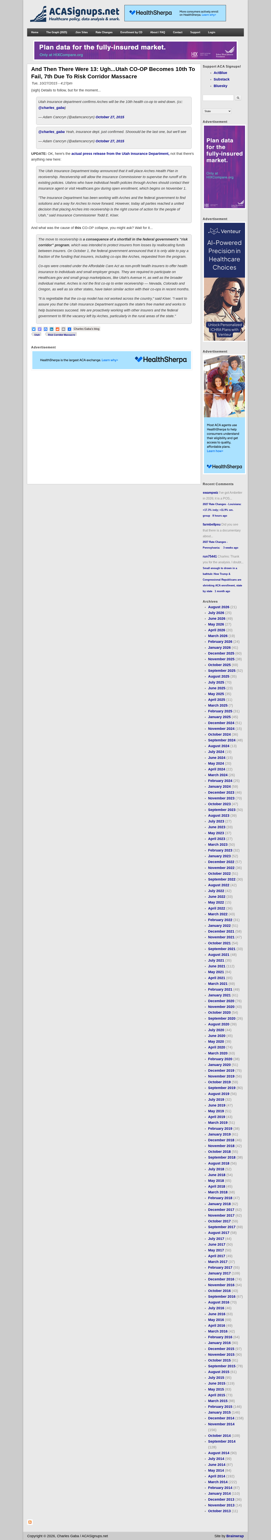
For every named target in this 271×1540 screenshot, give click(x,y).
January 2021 (219, 995)
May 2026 (216, 624)
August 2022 (218, 885)
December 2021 (221, 931)
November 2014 (221, 1424)
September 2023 (221, 810)
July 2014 (216, 1459)
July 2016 (216, 1308)
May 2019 (216, 1111)
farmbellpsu (212, 524)
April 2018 (216, 1186)
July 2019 (216, 1100)
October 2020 (219, 1012)
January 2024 (219, 786)
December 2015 (221, 1349)
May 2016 (216, 1320)
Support (195, 32)
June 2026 (216, 619)
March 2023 (218, 845)
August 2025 (218, 676)
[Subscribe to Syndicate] (30, 1524)
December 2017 (221, 1210)
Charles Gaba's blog (86, 328)
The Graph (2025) (56, 32)
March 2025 (218, 705)
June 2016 (216, 1314)
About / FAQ (157, 32)
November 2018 (221, 1146)
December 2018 (221, 1140)
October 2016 (219, 1291)
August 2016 (218, 1302)
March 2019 (218, 1123)
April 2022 (216, 908)
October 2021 (219, 943)
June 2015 (216, 1383)
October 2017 (219, 1221)
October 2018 (219, 1152)
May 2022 (216, 902)
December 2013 (221, 1499)
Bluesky (220, 86)
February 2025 (220, 711)
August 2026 (218, 607)
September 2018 (221, 1157)
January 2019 (219, 1134)
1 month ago (222, 591)
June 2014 (216, 1465)
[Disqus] (114, 427)
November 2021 (221, 937)
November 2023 (221, 798)
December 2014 (221, 1418)
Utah (37, 335)
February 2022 (220, 920)
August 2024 (218, 746)
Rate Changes (104, 32)
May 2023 (216, 833)
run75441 (210, 556)
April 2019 (216, 1117)
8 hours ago (219, 515)
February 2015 (220, 1407)
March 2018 (218, 1192)
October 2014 (219, 1436)
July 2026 (216, 613)
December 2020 (221, 1001)
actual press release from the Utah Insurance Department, (120, 154)
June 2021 (216, 966)
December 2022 (221, 862)
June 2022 (216, 897)
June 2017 (216, 1244)
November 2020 (221, 1007)
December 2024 (221, 723)
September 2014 (221, 1441)
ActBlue (220, 73)
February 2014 (220, 1488)
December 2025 (221, 653)
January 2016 (219, 1343)
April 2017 (216, 1256)
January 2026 (219, 648)
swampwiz (210, 492)
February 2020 (220, 1059)
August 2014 (218, 1453)
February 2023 (220, 850)
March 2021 (218, 984)
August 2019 (218, 1094)
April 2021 (216, 978)
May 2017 (216, 1250)
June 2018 (216, 1175)
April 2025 (216, 700)
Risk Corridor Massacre (61, 335)
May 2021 (216, 972)
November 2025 (221, 659)
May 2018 (216, 1181)
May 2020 (216, 1041)
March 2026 (218, 636)
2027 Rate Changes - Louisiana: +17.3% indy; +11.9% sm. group (222, 510)
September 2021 (221, 949)
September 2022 (221, 879)
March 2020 (218, 1053)
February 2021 (220, 989)
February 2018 (220, 1198)
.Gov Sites (81, 32)
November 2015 (221, 1355)
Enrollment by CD (131, 32)
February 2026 (220, 642)
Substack (222, 79)
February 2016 (220, 1337)
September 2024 (221, 740)
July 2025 (216, 682)
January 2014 (219, 1493)
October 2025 (219, 665)
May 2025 (216, 694)
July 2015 (216, 1378)
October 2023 (219, 804)
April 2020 (216, 1047)
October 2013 (219, 1511)
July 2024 (216, 752)
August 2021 (218, 955)
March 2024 (218, 775)
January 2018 (219, 1204)
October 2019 (219, 1082)
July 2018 (216, 1169)
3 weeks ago (230, 547)
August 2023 (218, 816)
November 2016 (221, 1285)
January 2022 (219, 926)
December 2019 (221, 1071)
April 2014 (216, 1476)
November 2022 (221, 868)
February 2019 (220, 1129)
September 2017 (221, 1227)
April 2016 (216, 1326)
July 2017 (216, 1239)
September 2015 (221, 1366)
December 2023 (221, 792)
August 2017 (218, 1233)
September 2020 (221, 1018)
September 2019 (221, 1088)
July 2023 (216, 821)
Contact (177, 32)
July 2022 (216, 891)
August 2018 (218, 1163)
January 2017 (219, 1273)
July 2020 (216, 1030)
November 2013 (221, 1505)
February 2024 (220, 781)
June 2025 (216, 688)
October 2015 (219, 1360)
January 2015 (219, 1412)
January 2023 (219, 856)
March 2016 (218, 1331)
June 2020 (216, 1036)
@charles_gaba (51, 108)
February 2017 (220, 1267)
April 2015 (216, 1395)
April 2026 (216, 630)
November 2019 (221, 1076)
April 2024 (216, 769)
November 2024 (221, 729)
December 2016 (221, 1279)
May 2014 (216, 1470)
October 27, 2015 (110, 117)
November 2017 (221, 1215)
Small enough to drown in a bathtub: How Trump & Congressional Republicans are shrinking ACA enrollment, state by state (222, 580)
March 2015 (218, 1401)
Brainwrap (235, 1536)
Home (34, 32)
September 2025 (221, 671)
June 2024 (216, 758)
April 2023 (216, 839)
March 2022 (218, 914)
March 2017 (218, 1262)
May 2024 (216, 763)
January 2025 (219, 717)
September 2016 (221, 1297)
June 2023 (216, 827)
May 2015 (216, 1389)
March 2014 (218, 1482)
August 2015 (218, 1372)
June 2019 (216, 1105)
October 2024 (219, 734)
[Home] (75, 21)
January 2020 (219, 1065)
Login (211, 32)
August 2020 (218, 1024)
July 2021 (216, 960)
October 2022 (219, 874)
